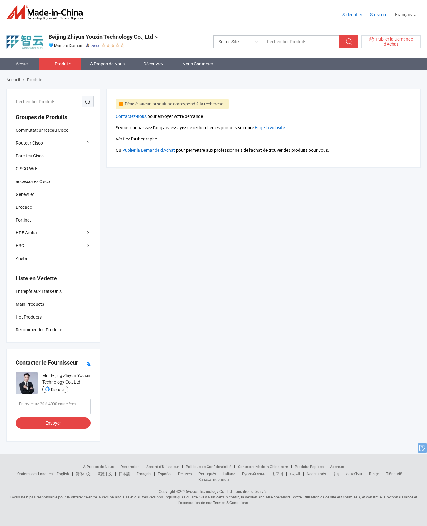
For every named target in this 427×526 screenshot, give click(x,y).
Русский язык (253, 473)
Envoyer (53, 423)
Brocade (24, 207)
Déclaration (130, 466)
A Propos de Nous (107, 64)
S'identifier (352, 15)
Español (165, 473)
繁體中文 (104, 473)
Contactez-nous (131, 116)
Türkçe (374, 473)
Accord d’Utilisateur (162, 466)
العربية (295, 473)
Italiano (229, 473)
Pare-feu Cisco (30, 156)
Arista (21, 258)
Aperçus (337, 466)
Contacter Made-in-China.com (263, 466)
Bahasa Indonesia (213, 479)
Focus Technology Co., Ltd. (210, 491)
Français (144, 473)
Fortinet (23, 220)
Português (207, 473)
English (63, 473)
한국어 (277, 473)
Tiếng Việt (395, 473)
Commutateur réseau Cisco (42, 130)
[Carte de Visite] (88, 363)
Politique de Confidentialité (208, 466)
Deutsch (185, 473)
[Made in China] (46, 12)
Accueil (22, 64)
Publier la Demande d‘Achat (148, 150)
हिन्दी (336, 473)
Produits (63, 64)
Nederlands (316, 473)
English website (270, 127)
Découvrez (153, 64)
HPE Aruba (26, 233)
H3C (20, 245)
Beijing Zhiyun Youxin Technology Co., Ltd (100, 36)
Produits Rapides (309, 466)
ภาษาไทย (354, 473)
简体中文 (83, 473)
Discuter (58, 389)
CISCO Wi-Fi (27, 168)
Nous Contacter (198, 64)
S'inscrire (378, 15)
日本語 (124, 473)
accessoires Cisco (33, 181)
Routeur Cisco (29, 143)
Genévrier (25, 194)
